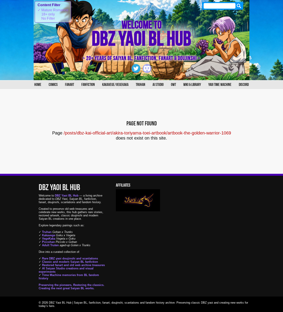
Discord (244, 84)
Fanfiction (88, 84)
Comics (53, 84)
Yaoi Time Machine (219, 84)
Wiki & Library (192, 84)
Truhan (140, 84)
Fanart (69, 84)
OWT (173, 84)
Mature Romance (53, 10)
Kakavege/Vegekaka (115, 84)
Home (37, 84)
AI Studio (158, 84)
